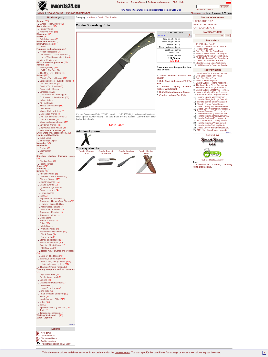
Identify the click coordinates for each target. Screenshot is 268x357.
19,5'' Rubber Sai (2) (205, 44)
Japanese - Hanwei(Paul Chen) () (57, 201)
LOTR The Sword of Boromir (209, 60)
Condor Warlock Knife (126, 152)
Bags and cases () (49, 274)
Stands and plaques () (51, 240)
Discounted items (160, 10)
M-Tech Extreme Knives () (54, 116)
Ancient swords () (49, 174)
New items (126, 10)
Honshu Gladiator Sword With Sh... (212, 46)
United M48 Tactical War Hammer (212, 73)
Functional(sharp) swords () (56, 261)
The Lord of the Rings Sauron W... (212, 87)
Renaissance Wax (204, 49)
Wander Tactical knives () (53, 78)
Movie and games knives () (54, 122)
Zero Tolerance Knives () (52, 130)
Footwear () (47, 285)
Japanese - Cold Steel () (52, 198)
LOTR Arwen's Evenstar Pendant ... (214, 65)
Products (52, 17)
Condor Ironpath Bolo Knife (106, 152)
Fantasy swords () (49, 190)
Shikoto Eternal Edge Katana (210, 104)
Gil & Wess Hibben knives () (54, 97)
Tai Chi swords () (50, 182)
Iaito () (44, 196)
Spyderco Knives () (50, 125)
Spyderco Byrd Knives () (53, 127)
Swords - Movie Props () (53, 245)
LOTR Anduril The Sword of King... (212, 56)
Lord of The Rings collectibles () (56, 57)
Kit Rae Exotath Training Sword (212, 120)
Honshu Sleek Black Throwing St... (212, 53)
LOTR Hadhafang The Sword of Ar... (213, 58)
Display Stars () (48, 161)
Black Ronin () (48, 234)
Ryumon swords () (49, 229)
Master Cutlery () (49, 220)
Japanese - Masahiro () (51, 212)
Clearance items (141, 10)
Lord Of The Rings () (52, 256)
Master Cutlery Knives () (52, 111)
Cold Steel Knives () (51, 83)
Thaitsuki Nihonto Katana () (53, 267)
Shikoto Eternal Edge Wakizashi (211, 63)
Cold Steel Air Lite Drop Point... (210, 51)
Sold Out (176, 10)
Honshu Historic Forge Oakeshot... (213, 94)
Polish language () (49, 39)
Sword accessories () (51, 242)
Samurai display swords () (53, 231)
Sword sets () (48, 237)
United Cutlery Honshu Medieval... (212, 83)
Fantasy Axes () (48, 29)
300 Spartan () (48, 248)
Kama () (44, 296)
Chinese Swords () (50, 179)
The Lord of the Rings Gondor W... (212, 85)
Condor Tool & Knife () (51, 86)
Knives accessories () (51, 105)
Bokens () (46, 280)
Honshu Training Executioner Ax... (213, 118)
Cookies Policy (122, 352)
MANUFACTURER (212, 32)
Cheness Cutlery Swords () (53, 176)
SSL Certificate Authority (212, 160)
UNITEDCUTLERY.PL (203, 28)
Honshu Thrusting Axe (206, 80)
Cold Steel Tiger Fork (206, 78)
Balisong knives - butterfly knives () (57, 81)
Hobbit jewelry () (49, 67)
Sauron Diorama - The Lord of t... (212, 111)
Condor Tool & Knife (107, 17)
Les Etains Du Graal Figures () (55, 54)
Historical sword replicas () (55, 264)
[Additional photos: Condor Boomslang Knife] (86, 139)
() (42, 21)
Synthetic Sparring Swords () (55, 307)
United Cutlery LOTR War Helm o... (212, 90)
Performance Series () (53, 209)
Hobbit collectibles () (50, 52)
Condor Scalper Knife (146, 152)
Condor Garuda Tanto (86, 152)
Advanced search (204, 9)
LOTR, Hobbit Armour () (52, 24)
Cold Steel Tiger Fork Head (209, 76)
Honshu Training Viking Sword (211, 123)
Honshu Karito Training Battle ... (212, 125)
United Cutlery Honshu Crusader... (213, 109)
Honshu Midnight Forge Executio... (213, 99)
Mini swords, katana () (52, 207)
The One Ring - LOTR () (52, 73)
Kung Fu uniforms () (51, 288)
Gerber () (45, 148)
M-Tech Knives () (50, 119)
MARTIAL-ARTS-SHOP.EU (206, 24)
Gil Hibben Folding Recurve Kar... (213, 113)
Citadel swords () (49, 185)
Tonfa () (44, 310)
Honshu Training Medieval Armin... (213, 116)
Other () (45, 223)
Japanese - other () (50, 215)
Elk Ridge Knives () (50, 114)
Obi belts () (47, 291)
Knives (92, 17)
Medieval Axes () (49, 31)
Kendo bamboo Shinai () (52, 299)
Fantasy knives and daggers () (55, 94)
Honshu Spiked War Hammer (211, 97)
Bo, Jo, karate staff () (50, 277)
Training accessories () (51, 313)
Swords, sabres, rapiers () (53, 258)
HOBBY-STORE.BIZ (203, 21)
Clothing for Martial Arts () (53, 282)
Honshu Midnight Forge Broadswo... (213, 92)
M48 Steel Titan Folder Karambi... (213, 130)
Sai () (43, 304)
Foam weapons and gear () (54, 293)
